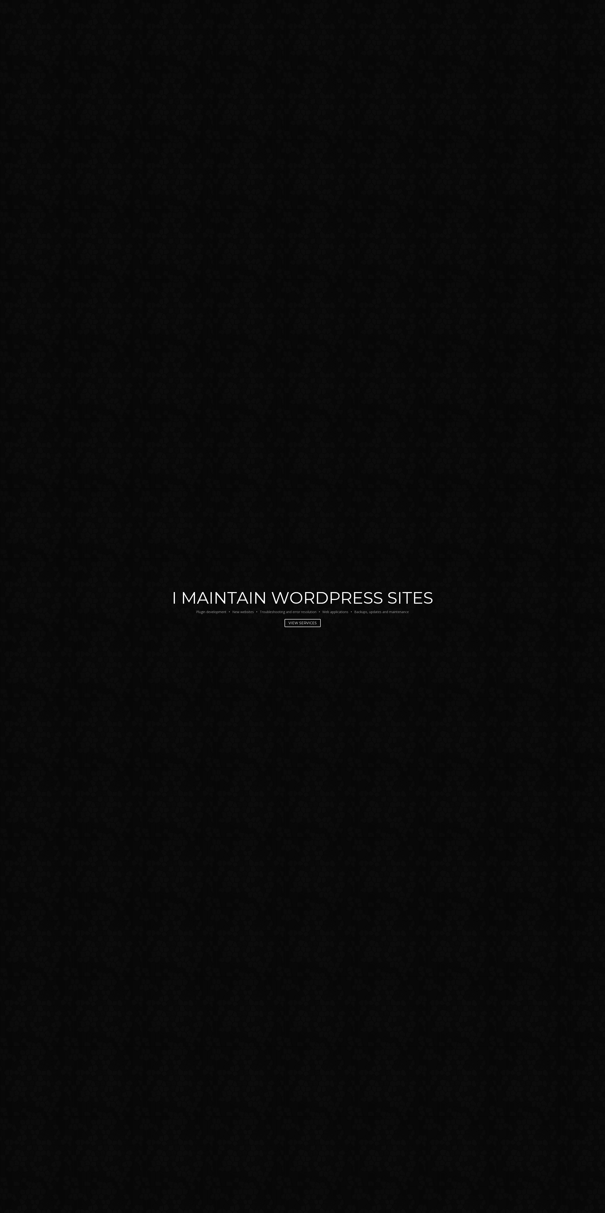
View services (303, 623)
